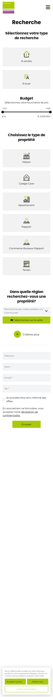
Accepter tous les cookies (16, 681)
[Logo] (14, 8)
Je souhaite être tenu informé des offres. (26, 399)
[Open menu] (48, 7)
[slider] (2, 112)
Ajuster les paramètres (26, 689)
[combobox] (26, 311)
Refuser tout (37, 681)
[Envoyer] (17, 334)
